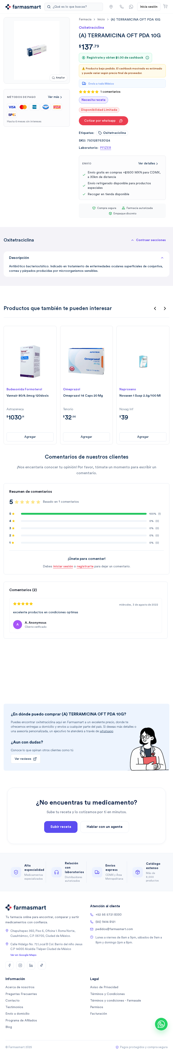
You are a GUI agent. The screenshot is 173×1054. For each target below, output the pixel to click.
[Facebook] (9, 965)
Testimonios (14, 1007)
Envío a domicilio (17, 1013)
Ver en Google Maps (23, 955)
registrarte (85, 566)
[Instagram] (20, 965)
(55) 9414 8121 (105, 922)
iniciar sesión (63, 566)
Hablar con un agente (105, 827)
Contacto (12, 1000)
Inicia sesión (148, 6)
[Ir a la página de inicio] (23, 6)
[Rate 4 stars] (33, 502)
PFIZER (105, 147)
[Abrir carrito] (165, 6)
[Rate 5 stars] (38, 502)
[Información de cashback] (147, 57)
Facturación (98, 1013)
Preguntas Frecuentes (21, 994)
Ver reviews (23, 758)
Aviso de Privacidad (104, 987)
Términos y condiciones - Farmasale (115, 1000)
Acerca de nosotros (19, 987)
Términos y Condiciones (107, 994)
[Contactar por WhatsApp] (131, 6)
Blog (8, 1027)
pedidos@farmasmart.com (114, 929)
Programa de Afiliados (21, 1020)
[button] (111, 6)
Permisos (96, 1007)
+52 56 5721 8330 (109, 914)
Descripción (19, 258)
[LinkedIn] (31, 965)
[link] (135, 19)
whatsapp (106, 731)
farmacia (85, 19)
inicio (101, 19)
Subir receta (60, 827)
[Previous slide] (154, 308)
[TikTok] (42, 965)
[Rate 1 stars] (16, 502)
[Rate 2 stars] (22, 502)
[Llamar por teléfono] (121, 6)
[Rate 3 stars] (27, 502)
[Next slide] (164, 308)
